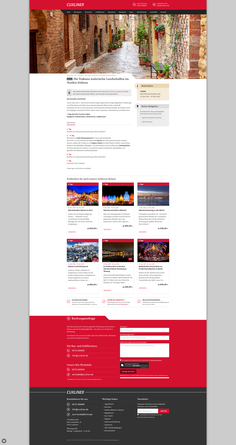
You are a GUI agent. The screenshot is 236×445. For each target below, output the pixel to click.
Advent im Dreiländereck (78, 266)
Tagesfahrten (109, 404)
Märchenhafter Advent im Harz (80, 210)
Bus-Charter (108, 416)
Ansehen (71, 232)
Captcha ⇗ (144, 367)
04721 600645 (78, 350)
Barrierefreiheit (109, 431)
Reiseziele (122, 12)
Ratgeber (107, 419)
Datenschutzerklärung (156, 360)
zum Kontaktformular (82, 414)
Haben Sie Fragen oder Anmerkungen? (133, 342)
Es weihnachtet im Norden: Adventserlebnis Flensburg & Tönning (114, 268)
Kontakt (163, 12)
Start (68, 12)
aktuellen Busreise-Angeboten (113, 91)
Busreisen (88, 12)
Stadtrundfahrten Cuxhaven (114, 410)
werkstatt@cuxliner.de (82, 374)
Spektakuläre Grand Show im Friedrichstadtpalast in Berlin (151, 267)
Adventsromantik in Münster (114, 210)
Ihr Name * (124, 327)
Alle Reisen (77, 12)
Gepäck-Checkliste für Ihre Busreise (152, 118)
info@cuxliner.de (80, 355)
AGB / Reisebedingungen (113, 428)
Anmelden (163, 411)
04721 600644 (78, 369)
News (131, 12)
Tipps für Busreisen (147, 122)
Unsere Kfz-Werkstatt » (116, 300)
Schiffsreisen (100, 12)
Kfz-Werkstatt (141, 12)
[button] (4, 441)
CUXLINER (153, 12)
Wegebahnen (109, 413)
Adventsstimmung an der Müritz (152, 210)
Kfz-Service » (125, 304)
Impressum (108, 425)
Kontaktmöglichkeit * (127, 334)
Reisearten (111, 12)
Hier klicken (136, 366)
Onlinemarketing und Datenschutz (111, 440)
